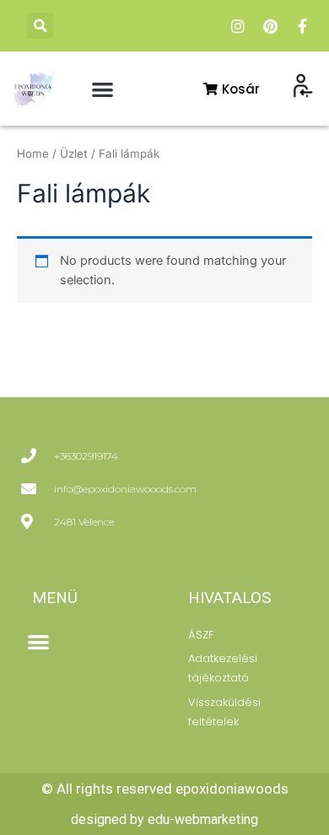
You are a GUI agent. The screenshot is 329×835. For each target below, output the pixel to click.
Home (33, 153)
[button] (40, 26)
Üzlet (74, 153)
